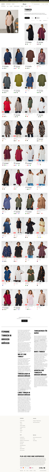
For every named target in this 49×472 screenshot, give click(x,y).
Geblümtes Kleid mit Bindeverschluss (40, 282)
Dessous (21, 430)
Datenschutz (21, 470)
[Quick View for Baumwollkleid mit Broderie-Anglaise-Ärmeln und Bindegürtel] (34, 282)
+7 (31, 44)
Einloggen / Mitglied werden (37, 420)
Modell (40, 20)
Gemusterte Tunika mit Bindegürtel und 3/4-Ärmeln (29, 258)
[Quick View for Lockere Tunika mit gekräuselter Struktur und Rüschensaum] (11, 114)
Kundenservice (22, 437)
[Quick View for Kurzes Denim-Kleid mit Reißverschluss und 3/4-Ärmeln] (11, 234)
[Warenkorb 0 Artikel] (47, 4)
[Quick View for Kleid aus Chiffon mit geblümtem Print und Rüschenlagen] (11, 138)
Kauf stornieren (22, 450)
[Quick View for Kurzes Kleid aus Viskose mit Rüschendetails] (46, 234)
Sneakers (23, 409)
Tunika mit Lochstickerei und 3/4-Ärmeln (17, 282)
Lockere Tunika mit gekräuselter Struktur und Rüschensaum (6, 114)
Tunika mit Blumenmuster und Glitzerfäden (41, 258)
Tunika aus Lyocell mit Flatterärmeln (17, 258)
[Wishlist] (34, 24)
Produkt (37, 20)
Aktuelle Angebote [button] (16, 6)
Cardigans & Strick (22, 427)
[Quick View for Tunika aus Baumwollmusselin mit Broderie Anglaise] (23, 65)
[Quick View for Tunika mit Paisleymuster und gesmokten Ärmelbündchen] (46, 65)
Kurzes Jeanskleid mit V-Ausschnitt (5, 282)
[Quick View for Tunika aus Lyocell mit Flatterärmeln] (23, 258)
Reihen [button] (22, 6)
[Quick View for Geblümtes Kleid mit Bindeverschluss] (46, 282)
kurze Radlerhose (22, 388)
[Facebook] (41, 467)
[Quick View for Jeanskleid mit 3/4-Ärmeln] (34, 89)
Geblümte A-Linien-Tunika (4, 258)
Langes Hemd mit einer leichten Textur (28, 113)
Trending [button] (11, 6)
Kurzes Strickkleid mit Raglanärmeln (40, 306)
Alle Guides (21, 443)
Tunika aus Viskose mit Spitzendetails (5, 186)
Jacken (21, 423)
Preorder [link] (26, 6)
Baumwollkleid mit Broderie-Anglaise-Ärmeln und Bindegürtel (29, 282)
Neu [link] (7, 6)
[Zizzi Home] (24, 3)
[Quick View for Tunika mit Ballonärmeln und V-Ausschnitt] (34, 210)
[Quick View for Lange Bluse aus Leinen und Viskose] (46, 138)
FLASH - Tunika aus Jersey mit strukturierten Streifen (18, 234)
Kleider (21, 428)
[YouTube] (44, 467)
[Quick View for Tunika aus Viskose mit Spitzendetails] (11, 186)
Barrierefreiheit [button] (22, 448)
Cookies (27, 470)
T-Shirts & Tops (22, 420)
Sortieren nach (45, 20)
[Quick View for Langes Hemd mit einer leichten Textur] (34, 114)
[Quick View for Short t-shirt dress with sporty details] (34, 138)
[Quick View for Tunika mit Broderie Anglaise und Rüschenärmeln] (46, 186)
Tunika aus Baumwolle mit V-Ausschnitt (29, 186)
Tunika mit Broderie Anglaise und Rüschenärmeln (40, 186)
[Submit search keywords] (32, 4)
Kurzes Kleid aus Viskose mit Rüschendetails (41, 234)
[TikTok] (42, 467)
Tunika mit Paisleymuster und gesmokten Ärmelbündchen (40, 65)
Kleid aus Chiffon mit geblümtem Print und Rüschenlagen (6, 138)
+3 (31, 189)
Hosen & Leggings (22, 425)
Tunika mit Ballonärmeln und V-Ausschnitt (29, 210)
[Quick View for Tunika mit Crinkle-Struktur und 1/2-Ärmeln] (46, 162)
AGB (24, 470)
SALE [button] (29, 6)
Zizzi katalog (35, 440)
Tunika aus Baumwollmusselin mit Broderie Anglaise (18, 65)
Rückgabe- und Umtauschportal (24, 440)
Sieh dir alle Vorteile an (36, 422)
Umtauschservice (22, 438)
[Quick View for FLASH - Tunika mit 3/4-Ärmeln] (34, 41)
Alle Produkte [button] (3, 6)
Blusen (21, 422)
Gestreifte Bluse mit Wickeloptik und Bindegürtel (5, 210)
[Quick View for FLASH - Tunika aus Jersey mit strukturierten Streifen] (23, 234)
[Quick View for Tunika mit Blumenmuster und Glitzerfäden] (46, 258)
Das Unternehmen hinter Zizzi (37, 437)
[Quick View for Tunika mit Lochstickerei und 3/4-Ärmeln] (23, 282)
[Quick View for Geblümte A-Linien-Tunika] (11, 258)
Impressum (31, 470)
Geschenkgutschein (23, 445)
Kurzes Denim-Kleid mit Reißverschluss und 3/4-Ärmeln (6, 234)
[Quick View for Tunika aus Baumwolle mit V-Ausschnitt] (11, 162)
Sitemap (35, 470)
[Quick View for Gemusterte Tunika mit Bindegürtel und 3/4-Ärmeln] (34, 258)
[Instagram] (39, 467)
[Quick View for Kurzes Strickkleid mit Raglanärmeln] (46, 306)
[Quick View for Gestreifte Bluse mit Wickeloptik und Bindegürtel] (11, 210)
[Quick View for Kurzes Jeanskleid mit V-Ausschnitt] (11, 282)
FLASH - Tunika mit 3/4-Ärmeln (5, 65)
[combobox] (36, 4)
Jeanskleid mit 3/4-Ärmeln (27, 89)
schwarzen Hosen (22, 351)
